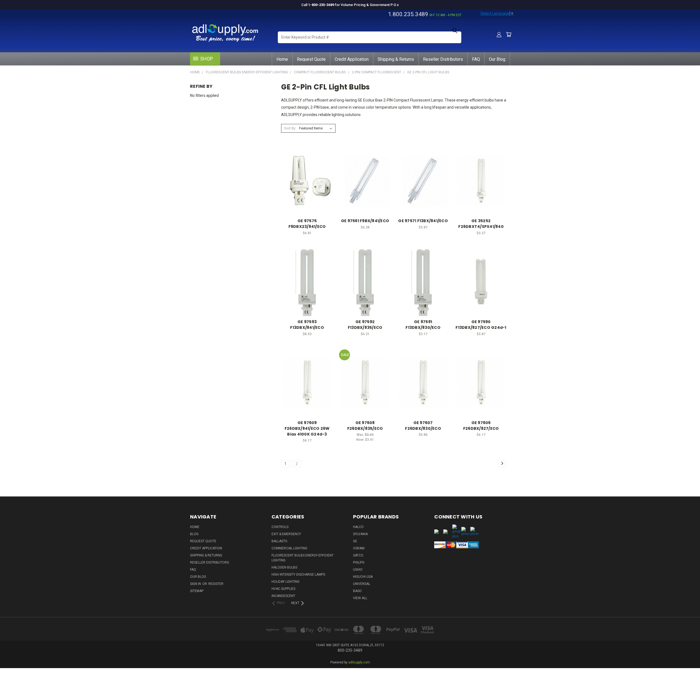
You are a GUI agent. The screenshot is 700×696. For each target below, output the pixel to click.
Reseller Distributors (443, 59)
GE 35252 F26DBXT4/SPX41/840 (481, 223)
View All (360, 598)
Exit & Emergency (286, 534)
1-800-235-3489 (321, 5)
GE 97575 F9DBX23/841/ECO (307, 223)
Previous (685, 675)
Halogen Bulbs (284, 567)
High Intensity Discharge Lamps (298, 574)
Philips (358, 562)
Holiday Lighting (285, 582)
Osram (358, 548)
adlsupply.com (359, 662)
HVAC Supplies (283, 589)
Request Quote (311, 59)
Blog (194, 534)
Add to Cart (307, 190)
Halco (358, 527)
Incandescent (283, 596)
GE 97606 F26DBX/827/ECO (481, 425)
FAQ (476, 59)
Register (215, 584)
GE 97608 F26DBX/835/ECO (365, 425)
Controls (280, 527)
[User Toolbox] (499, 34)
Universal (361, 584)
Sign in (196, 584)
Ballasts (279, 541)
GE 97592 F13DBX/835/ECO (365, 324)
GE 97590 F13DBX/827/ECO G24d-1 (481, 324)
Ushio (358, 570)
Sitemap (196, 591)
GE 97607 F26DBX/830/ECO (423, 425)
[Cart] (508, 34)
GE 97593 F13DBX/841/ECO (307, 324)
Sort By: (290, 128)
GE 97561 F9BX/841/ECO (365, 221)
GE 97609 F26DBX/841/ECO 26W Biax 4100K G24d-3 (307, 428)
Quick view (307, 169)
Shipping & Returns (396, 59)
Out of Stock (307, 291)
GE (355, 541)
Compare (305, 180)
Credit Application (352, 59)
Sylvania (360, 534)
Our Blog (497, 59)
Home (282, 59)
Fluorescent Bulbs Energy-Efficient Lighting (303, 557)
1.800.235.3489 (408, 14)
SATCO (358, 555)
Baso (357, 591)
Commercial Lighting (289, 548)
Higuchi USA (363, 577)
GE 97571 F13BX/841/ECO (423, 221)
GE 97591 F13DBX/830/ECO (423, 324)
